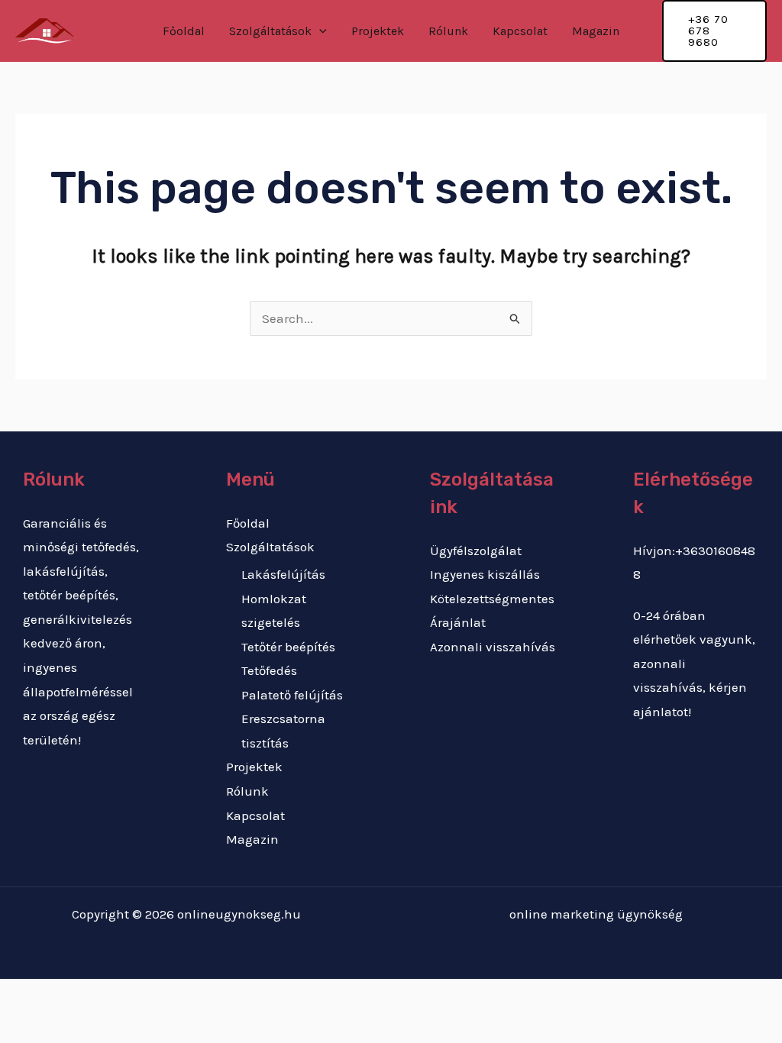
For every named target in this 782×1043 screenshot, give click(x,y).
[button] (319, 31)
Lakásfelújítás (283, 574)
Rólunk (448, 31)
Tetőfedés (269, 670)
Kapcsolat (520, 31)
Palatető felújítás (292, 694)
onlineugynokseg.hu (239, 914)
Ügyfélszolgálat (476, 550)
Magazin (595, 31)
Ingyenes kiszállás (485, 574)
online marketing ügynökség (596, 914)
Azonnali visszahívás (492, 646)
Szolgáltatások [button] (270, 31)
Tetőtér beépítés (288, 646)
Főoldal (184, 31)
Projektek (377, 31)
